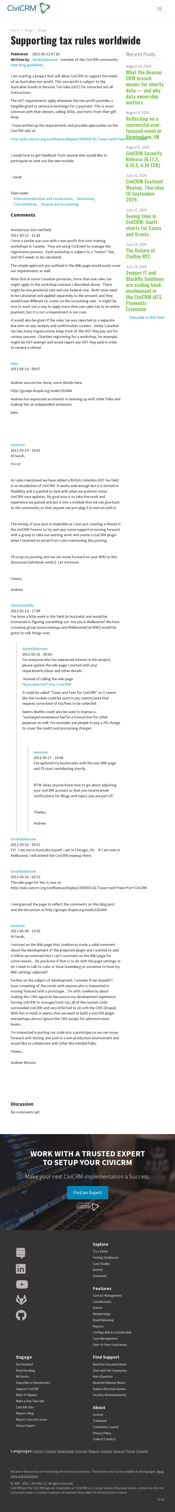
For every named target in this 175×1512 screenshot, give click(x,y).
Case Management (105, 1338)
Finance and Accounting (60, 204)
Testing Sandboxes (105, 1257)
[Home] (27, 7)
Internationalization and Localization (43, 198)
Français (81, 1451)
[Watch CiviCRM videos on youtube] (22, 1284)
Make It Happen (26, 1395)
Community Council (105, 1427)
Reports (98, 1326)
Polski (130, 1451)
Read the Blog (25, 1370)
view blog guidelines (27, 64)
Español (142, 1451)
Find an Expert (87, 1192)
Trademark (100, 1421)
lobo (14, 363)
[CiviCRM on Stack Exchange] (20, 1253)
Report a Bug (25, 1413)
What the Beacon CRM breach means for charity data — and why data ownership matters (145, 87)
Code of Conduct (104, 1439)
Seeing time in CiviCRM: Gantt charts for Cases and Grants (143, 225)
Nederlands (65, 1451)
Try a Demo (100, 1251)
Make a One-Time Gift (30, 1401)
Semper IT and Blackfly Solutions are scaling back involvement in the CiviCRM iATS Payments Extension (145, 291)
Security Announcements (110, 1395)
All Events (22, 1376)
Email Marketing (103, 1320)
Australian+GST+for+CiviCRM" (47, 684)
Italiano (106, 1451)
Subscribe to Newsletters (33, 1383)
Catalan (50, 1451)
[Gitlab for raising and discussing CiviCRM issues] (21, 1300)
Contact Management (107, 1295)
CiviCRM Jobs (25, 1407)
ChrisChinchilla (22, 605)
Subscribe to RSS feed (146, 317)
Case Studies (101, 1264)
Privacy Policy (102, 1433)
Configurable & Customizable (112, 1332)
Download (99, 1276)
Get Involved (24, 1364)
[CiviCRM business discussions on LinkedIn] (20, 1269)
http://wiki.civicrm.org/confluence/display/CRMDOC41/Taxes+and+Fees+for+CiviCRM (79, 139)
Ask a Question (103, 1376)
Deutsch (119, 1451)
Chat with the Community (110, 1370)
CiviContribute (25, 204)
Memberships (102, 1314)
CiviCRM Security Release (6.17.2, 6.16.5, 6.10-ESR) (144, 159)
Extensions (85, 198)
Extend (97, 1270)
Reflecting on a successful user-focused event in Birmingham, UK (143, 127)
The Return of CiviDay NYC (140, 253)
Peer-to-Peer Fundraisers (110, 1345)
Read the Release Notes (109, 1383)
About (99, 1407)
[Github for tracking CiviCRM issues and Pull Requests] (21, 1315)
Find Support (106, 1357)
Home (15, 30)
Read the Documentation (110, 1364)
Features (102, 1288)
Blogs (29, 30)
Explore (100, 1244)
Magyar (94, 1451)
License (98, 1414)
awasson (18, 444)
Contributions (102, 1302)
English (38, 1451)
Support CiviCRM (27, 1389)
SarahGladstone (45, 59)
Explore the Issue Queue (109, 1389)
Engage (24, 1357)
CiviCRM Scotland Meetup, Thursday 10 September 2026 (145, 190)
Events (97, 1308)
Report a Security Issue (31, 1419)
